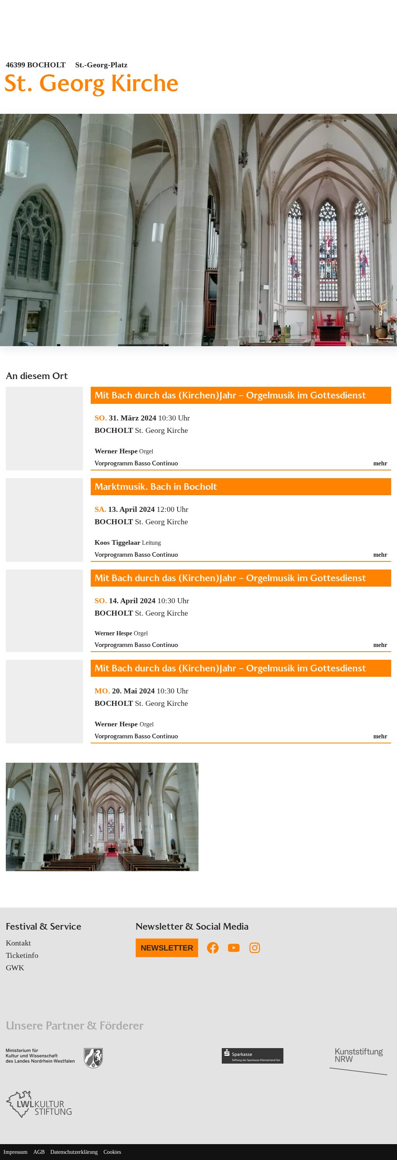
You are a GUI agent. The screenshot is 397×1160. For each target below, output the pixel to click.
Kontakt (18, 943)
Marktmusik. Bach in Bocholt (156, 486)
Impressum (15, 1152)
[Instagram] (255, 948)
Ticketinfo (22, 955)
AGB (39, 1152)
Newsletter (167, 948)
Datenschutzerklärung (74, 1152)
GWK (15, 967)
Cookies (112, 1152)
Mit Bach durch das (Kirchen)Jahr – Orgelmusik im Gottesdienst (230, 395)
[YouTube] (234, 948)
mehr (380, 463)
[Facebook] (213, 948)
